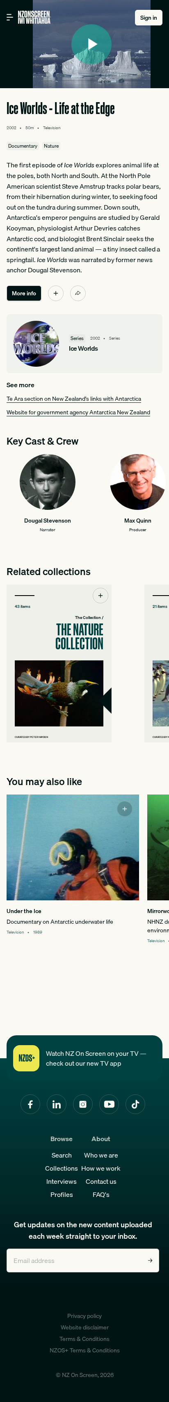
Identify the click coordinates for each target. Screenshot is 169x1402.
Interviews (61, 1181)
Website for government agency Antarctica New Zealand (78, 412)
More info (24, 293)
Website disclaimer (85, 1327)
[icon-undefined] (56, 293)
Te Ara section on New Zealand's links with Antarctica (74, 398)
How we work (101, 1168)
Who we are (101, 1155)
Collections (61, 1168)
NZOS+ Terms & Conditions (85, 1350)
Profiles (61, 1194)
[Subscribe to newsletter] (150, 1260)
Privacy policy (84, 1316)
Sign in (148, 17)
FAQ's (101, 1194)
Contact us (101, 1181)
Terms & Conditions (84, 1339)
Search (62, 1155)
